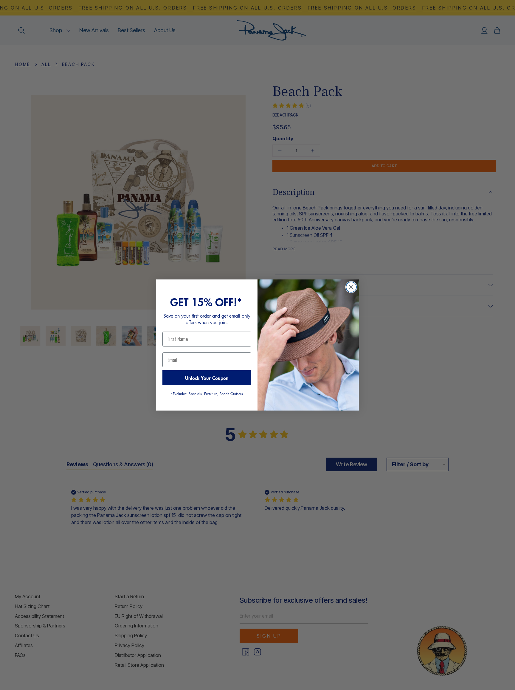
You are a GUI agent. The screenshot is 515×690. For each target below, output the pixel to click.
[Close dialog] (351, 287)
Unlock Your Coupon (207, 377)
